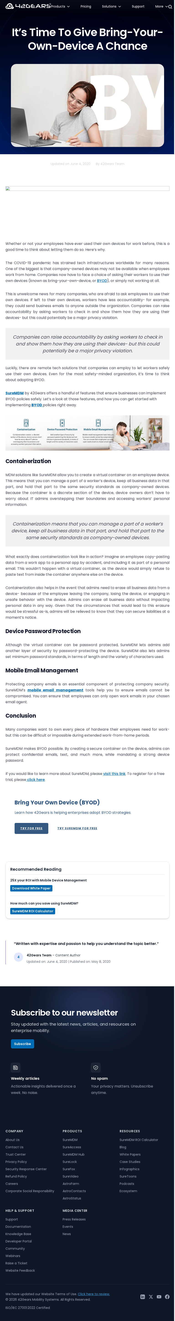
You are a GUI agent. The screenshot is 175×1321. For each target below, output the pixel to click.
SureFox (69, 1169)
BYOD (102, 280)
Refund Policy (16, 1176)
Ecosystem (128, 1191)
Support (11, 1219)
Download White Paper (31, 888)
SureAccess (72, 1147)
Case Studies (130, 1161)
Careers (11, 1183)
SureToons (128, 1176)
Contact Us (14, 1147)
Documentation (18, 1226)
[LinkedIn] (142, 1296)
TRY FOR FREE (31, 828)
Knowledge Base (18, 1234)
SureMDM (70, 1140)
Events (68, 1226)
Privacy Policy (16, 1161)
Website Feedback (20, 1270)
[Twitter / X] (151, 1296)
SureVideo (71, 1176)
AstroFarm (71, 1183)
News (67, 1234)
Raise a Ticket (16, 1263)
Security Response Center (26, 1169)
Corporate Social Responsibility (29, 1191)
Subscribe (22, 1044)
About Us (12, 1140)
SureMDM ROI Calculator (32, 911)
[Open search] (170, 7)
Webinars (12, 1256)
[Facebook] (167, 1296)
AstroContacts (74, 1191)
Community (15, 1248)
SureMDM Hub (74, 1154)
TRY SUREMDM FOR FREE (77, 828)
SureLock (70, 1161)
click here (35, 779)
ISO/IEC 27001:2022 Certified (27, 1307)
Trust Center (15, 1154)
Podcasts (127, 1183)
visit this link (114, 773)
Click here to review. (94, 1294)
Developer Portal (18, 1241)
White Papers (130, 1154)
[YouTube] (159, 1296)
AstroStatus (72, 1198)
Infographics (129, 1169)
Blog (123, 1147)
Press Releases (74, 1219)
